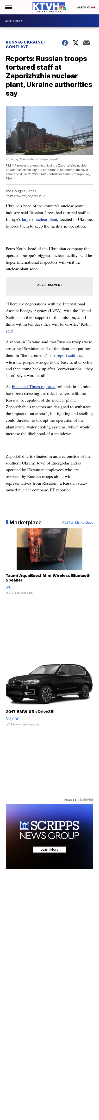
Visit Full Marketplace (77, 522)
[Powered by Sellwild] (86, 799)
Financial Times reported (34, 386)
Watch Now (85, 7)
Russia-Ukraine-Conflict (25, 44)
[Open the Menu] (8, 7)
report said (66, 355)
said (9, 331)
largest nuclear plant (39, 219)
